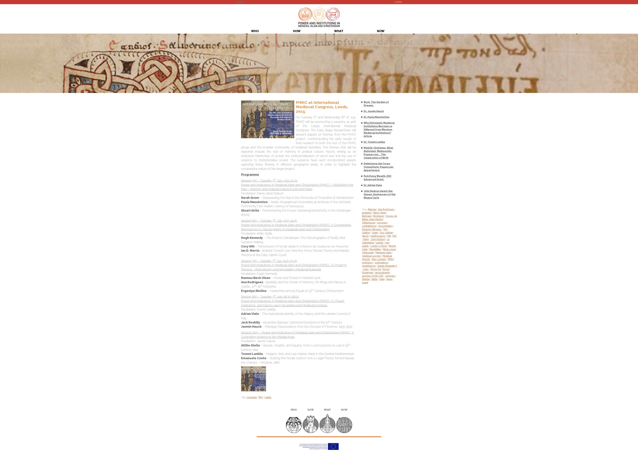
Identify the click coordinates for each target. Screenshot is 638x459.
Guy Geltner (386, 232)
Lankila (379, 242)
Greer (375, 232)
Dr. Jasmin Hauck (374, 111)
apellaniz (367, 212)
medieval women (371, 256)
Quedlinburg (369, 266)
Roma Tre (376, 269)
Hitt (389, 236)
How (297, 31)
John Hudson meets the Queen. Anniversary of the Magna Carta (380, 194)
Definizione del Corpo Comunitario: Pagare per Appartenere (379, 167)
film (385, 229)
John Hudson (378, 239)
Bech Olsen (379, 212)
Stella (374, 279)
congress (252, 397)
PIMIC (319, 17)
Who (255, 31)
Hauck (365, 236)
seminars (390, 276)
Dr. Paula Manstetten (376, 117)
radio (366, 269)
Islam (366, 239)
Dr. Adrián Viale (373, 185)
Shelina (366, 279)
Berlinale (366, 216)
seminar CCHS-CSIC (373, 276)
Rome (386, 269)
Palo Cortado (379, 259)
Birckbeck (378, 216)
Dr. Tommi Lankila (374, 142)
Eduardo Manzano (372, 229)
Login (398, 2)
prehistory (367, 262)
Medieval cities (383, 252)
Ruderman (367, 272)
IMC (261, 397)
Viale (381, 279)
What (338, 31)
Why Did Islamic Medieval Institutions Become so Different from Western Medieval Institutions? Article (379, 130)
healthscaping (378, 236)
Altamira (372, 209)
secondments (382, 272)
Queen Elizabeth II (387, 266)
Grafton (366, 232)
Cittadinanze (368, 222)
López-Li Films (379, 246)
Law (387, 242)
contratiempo (369, 226)
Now (380, 31)
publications (381, 262)
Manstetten (375, 249)
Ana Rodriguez (386, 209)
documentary (385, 226)
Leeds (268, 397)
